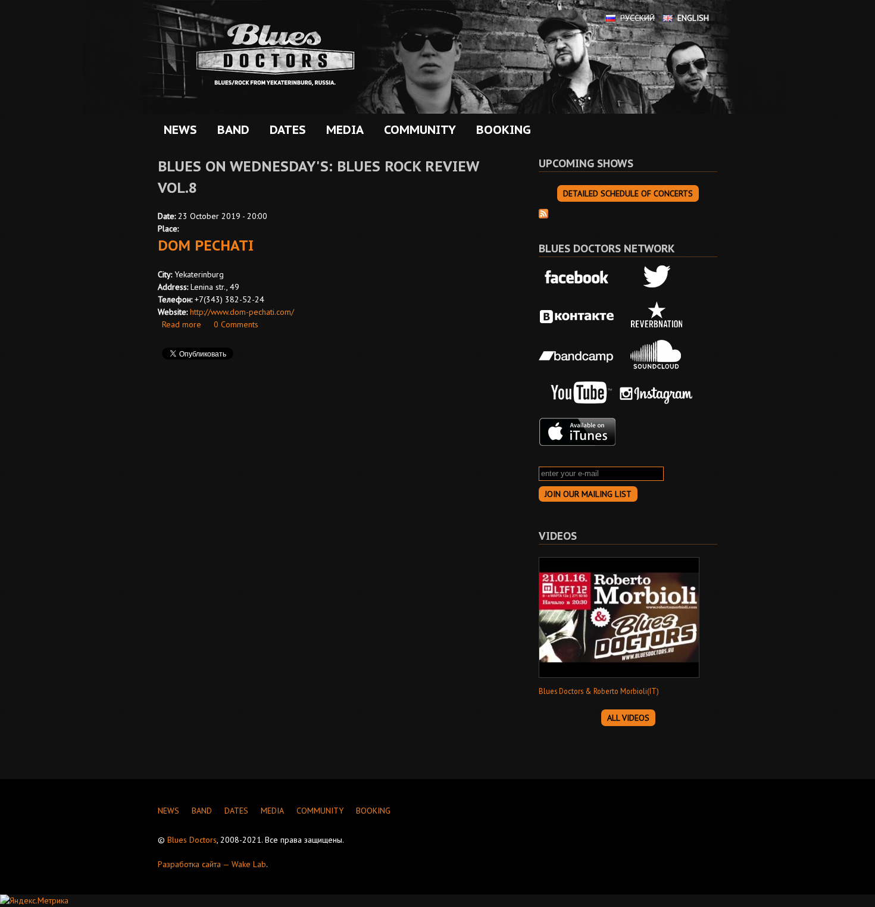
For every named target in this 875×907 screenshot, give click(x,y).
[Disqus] (330, 537)
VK (577, 316)
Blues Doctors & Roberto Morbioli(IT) (599, 691)
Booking (503, 129)
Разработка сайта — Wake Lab (212, 864)
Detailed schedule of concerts (628, 193)
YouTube (577, 393)
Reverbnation (656, 316)
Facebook (577, 277)
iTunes (577, 432)
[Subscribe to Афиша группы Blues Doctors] (543, 212)
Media (342, 129)
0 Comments (236, 324)
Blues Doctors (192, 839)
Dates (285, 129)
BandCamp (577, 354)
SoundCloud (656, 354)
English (693, 17)
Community (417, 129)
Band (230, 129)
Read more (181, 324)
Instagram (656, 393)
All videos (628, 717)
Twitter (656, 277)
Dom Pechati (206, 245)
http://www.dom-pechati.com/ (242, 311)
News (180, 129)
